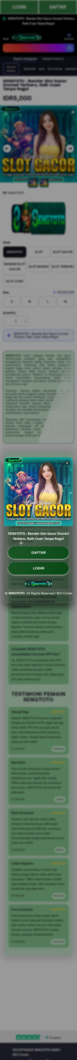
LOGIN (38, 568)
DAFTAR (38, 553)
